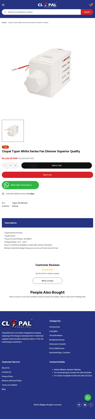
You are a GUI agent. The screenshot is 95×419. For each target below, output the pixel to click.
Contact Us (6, 372)
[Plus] (15, 165)
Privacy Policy (7, 376)
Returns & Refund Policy (12, 381)
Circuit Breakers (56, 335)
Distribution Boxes (57, 340)
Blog (3, 389)
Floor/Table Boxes (56, 348)
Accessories (54, 327)
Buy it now (47, 175)
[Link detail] (79, 405)
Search (87, 12)
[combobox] (47, 12)
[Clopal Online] (47, 5)
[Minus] (5, 165)
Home (4, 22)
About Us (6, 368)
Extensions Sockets (57, 344)
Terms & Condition (9, 385)
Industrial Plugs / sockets (59, 352)
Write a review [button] (47, 281)
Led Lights (53, 331)
